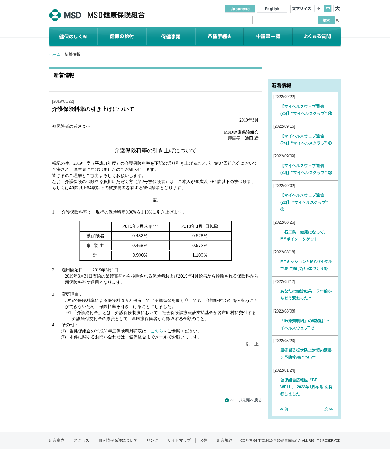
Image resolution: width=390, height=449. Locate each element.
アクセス (81, 440)
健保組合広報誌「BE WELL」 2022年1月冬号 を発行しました (306, 387)
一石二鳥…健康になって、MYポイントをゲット (304, 235)
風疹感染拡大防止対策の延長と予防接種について (306, 353)
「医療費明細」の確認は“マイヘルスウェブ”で (305, 324)
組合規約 (224, 440)
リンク (152, 440)
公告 (204, 440)
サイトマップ (179, 440)
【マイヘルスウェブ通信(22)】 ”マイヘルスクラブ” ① (304, 202)
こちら (157, 331)
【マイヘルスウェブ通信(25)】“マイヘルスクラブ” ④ (306, 110)
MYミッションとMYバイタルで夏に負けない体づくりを (306, 265)
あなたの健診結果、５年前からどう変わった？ (306, 294)
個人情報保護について (118, 440)
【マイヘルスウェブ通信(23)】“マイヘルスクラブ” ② (306, 169)
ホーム (55, 54)
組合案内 (57, 440)
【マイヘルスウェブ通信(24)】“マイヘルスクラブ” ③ (306, 139)
